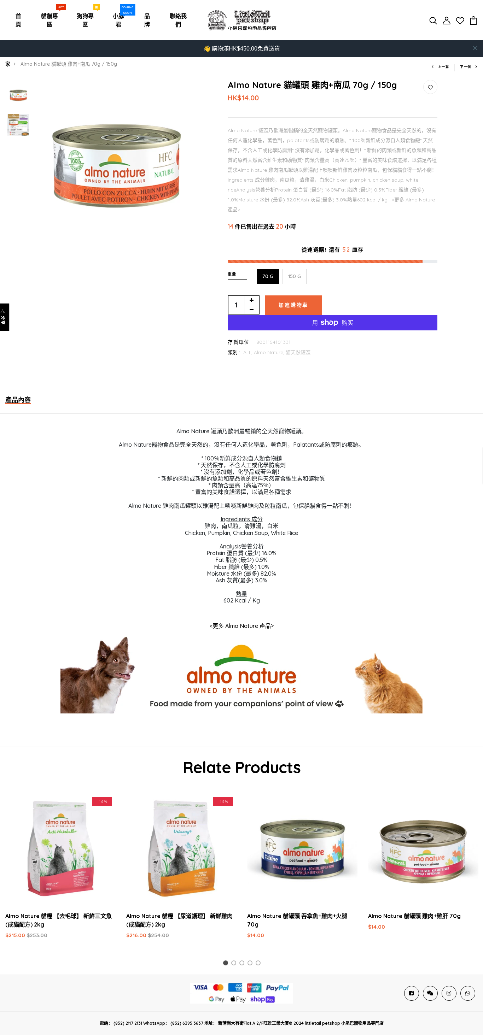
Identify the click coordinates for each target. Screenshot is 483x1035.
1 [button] (227, 964)
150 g (294, 276)
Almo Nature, (270, 352)
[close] (475, 48)
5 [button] (259, 964)
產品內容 (18, 400)
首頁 (18, 20)
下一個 (465, 67)
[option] (18, 95)
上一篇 (443, 67)
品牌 (147, 20)
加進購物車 (293, 305)
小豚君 (120, 18)
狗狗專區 (87, 18)
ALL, (248, 352)
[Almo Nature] (241, 675)
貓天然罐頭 (298, 352)
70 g (267, 276)
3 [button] (243, 964)
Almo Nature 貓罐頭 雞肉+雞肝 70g (414, 915)
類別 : (234, 352)
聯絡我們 (178, 20)
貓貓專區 (51, 18)
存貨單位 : (240, 342)
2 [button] (235, 964)
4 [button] (251, 964)
